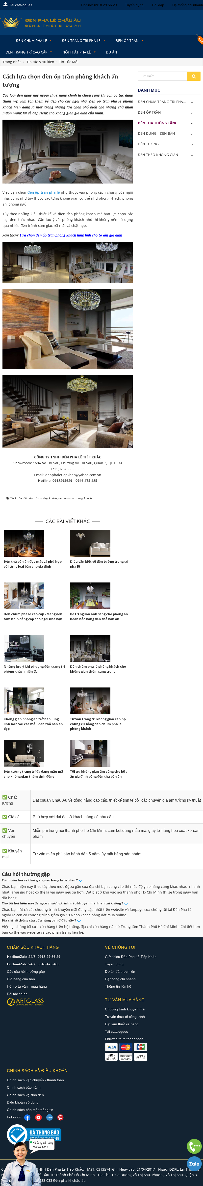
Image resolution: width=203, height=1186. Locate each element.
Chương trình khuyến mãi (125, 1009)
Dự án (111, 52)
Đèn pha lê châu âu (69, 1180)
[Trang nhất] (6, 39)
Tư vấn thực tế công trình (125, 1017)
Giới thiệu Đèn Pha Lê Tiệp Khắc (130, 957)
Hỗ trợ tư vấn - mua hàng (27, 986)
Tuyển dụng (134, 5)
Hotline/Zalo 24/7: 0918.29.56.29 (33, 957)
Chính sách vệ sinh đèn (25, 1095)
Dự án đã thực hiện (120, 972)
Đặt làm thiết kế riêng (121, 1024)
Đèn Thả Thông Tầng (158, 123)
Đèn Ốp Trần (128, 40)
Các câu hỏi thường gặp (26, 972)
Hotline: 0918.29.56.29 (99, 5)
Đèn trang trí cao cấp (27, 52)
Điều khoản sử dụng (23, 1102)
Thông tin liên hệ (118, 986)
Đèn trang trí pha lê (82, 40)
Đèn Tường (148, 144)
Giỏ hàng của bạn (21, 979)
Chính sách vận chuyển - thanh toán (35, 1080)
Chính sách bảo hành (24, 1087)
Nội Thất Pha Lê (77, 52)
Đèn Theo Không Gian (158, 154)
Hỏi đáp (158, 5)
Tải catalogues (20, 5)
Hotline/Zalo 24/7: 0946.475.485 (33, 964)
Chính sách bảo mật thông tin (30, 1110)
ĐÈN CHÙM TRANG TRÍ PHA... (162, 101)
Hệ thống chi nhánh (187, 5)
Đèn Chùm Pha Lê (32, 40)
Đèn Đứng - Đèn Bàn (156, 133)
